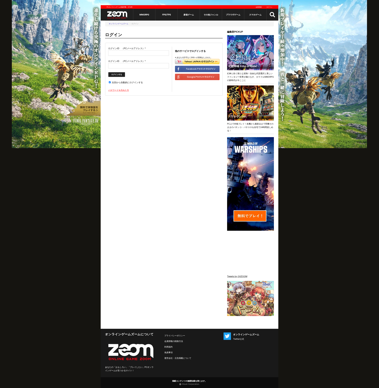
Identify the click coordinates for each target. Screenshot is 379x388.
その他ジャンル (211, 14)
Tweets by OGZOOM (237, 276)
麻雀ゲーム (189, 14)
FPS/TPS (166, 14)
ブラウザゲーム (233, 14)
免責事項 (168, 352)
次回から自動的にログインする (127, 82)
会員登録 (259, 7)
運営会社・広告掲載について (177, 358)
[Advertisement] (250, 253)
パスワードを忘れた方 (118, 90)
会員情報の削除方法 (173, 341)
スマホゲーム (255, 14)
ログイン (269, 7)
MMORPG (144, 14)
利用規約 (168, 346)
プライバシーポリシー (174, 335)
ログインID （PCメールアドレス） (127, 48)
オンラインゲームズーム (118, 24)
